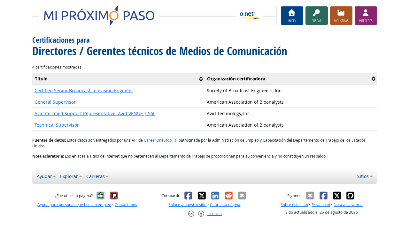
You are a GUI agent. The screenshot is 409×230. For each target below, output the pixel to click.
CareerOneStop (158, 140)
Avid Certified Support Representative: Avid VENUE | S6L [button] (95, 113)
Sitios (363, 176)
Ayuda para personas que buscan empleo (74, 204)
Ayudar (44, 176)
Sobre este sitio (294, 204)
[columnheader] (118, 79)
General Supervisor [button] (55, 102)
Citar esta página (225, 204)
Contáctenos (126, 204)
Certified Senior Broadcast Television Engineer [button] (84, 90)
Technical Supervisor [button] (57, 125)
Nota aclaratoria (348, 204)
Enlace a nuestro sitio (187, 204)
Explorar (69, 176)
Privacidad (321, 204)
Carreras (95, 176)
